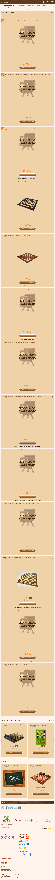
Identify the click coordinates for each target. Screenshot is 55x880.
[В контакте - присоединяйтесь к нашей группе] (2, 807)
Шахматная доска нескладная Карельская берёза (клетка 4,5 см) (19, 289)
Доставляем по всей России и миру (26, 5)
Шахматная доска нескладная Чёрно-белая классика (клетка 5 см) (19, 610)
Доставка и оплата (4, 863)
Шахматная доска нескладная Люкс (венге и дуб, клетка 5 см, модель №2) (21, 503)
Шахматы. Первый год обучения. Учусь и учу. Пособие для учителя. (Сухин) (40, 724)
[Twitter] (11, 807)
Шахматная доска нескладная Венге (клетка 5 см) (15, 181)
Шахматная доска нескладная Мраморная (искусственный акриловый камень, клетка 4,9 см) (26, 20)
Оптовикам (3, 866)
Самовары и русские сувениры (39, 821)
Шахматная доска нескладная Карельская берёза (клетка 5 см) (19, 342)
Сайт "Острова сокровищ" (6, 824)
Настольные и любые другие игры (29, 821)
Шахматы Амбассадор (35, 765)
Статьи (2, 871)
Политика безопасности (6, 870)
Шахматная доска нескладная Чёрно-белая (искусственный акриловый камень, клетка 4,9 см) (26, 128)
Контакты (3, 860)
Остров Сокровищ (21, 877)
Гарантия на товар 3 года (41, 5)
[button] (49, 720)
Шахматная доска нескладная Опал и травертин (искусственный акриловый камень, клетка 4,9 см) (26, 75)
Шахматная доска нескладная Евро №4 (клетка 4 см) (16, 235)
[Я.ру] (15, 807)
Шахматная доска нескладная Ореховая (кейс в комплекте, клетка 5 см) (21, 557)
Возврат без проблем (7, 7)
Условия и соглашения (5, 869)
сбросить (52, 12)
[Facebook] (7, 807)
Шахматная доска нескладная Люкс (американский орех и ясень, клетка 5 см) (22, 396)
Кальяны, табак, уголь (18, 821)
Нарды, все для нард (49, 821)
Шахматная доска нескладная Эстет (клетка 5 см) (15, 664)
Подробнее (31, 67)
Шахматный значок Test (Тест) (11, 765)
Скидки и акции (4, 862)
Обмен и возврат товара (6, 867)
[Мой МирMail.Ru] (19, 807)
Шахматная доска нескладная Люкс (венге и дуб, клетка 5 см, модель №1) (21, 449)
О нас (2, 865)
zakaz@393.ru (6, 875)
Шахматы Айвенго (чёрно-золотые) (12, 724)
